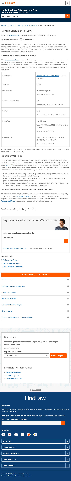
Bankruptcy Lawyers (9, 299)
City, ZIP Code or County (13, 352)
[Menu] (2, 3)
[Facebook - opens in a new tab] (3, 434)
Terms (3, 476)
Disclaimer (18, 476)
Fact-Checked (27, 39)
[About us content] (67, 441)
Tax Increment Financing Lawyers (13, 286)
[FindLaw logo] (10, 3)
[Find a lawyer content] (67, 447)
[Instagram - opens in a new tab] (22, 434)
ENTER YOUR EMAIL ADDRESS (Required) (14, 419)
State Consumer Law (14, 379)
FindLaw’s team (14, 35)
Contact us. (13, 411)
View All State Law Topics (11, 263)
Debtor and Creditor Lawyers (12, 305)
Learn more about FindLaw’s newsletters (14, 248)
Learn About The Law (14, 25)
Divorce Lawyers (7, 311)
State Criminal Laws (13, 372)
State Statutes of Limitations (13, 267)
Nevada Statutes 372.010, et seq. (48, 76)
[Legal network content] (67, 465)
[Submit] (66, 241)
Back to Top (36, 390)
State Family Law (12, 375)
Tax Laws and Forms (8, 201)
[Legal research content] (67, 459)
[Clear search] (47, 355)
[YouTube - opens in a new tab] (9, 434)
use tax (8, 165)
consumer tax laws (11, 60)
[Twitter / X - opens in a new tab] (16, 434)
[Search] (67, 3)
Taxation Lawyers (8, 280)
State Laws (25, 25)
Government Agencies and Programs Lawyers (18, 317)
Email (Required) (8, 238)
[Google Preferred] (35, 434)
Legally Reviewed (10, 39)
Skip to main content (35, 2)
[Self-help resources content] (67, 453)
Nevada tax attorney (24, 196)
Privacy (10, 476)
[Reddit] (29, 434)
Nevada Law (34, 25)
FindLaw (3, 25)
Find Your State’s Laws (10, 260)
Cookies (26, 476)
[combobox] (26, 355)
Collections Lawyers (9, 292)
